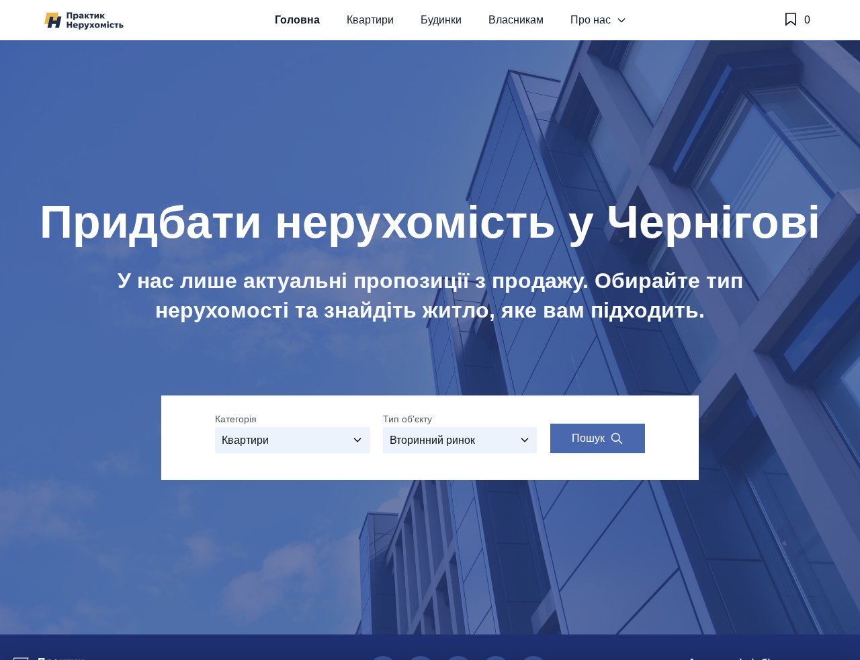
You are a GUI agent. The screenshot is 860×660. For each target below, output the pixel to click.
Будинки (441, 20)
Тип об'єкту (407, 419)
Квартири (370, 20)
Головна (297, 20)
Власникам (516, 20)
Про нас (590, 20)
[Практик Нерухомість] (84, 20)
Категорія (236, 419)
